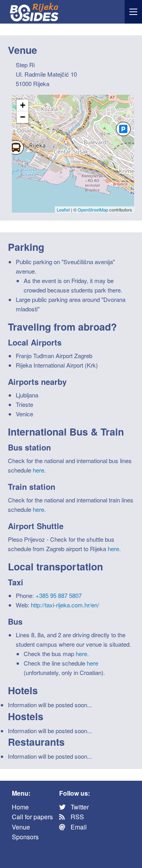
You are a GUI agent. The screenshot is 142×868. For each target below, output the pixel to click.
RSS (76, 816)
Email (78, 826)
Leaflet (63, 209)
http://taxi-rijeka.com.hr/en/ (65, 605)
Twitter (79, 806)
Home (20, 806)
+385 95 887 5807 (59, 595)
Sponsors (25, 836)
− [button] (22, 117)
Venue (21, 826)
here (38, 470)
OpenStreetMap (93, 209)
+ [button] (22, 105)
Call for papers (32, 816)
